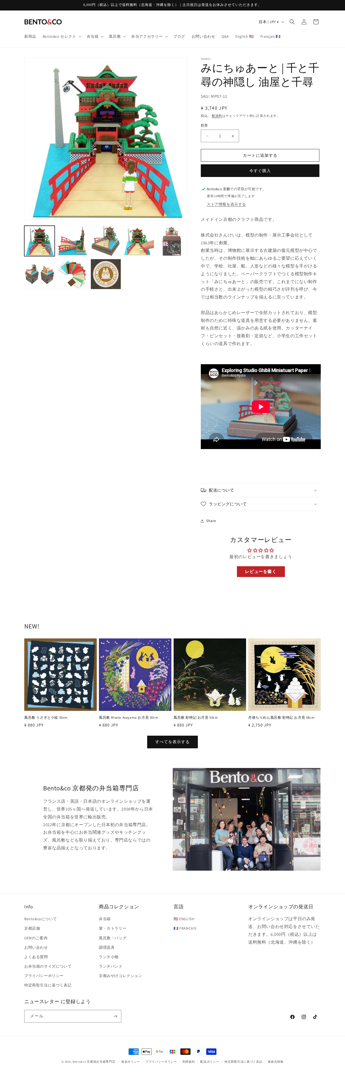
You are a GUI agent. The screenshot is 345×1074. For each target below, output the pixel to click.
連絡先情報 (276, 1061)
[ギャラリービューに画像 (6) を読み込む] (39, 274)
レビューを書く (260, 571)
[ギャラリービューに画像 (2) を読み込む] (72, 241)
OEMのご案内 (35, 938)
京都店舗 (32, 928)
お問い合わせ (36, 947)
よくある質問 (36, 956)
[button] (61, 36)
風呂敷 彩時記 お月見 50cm (196, 717)
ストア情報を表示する (226, 204)
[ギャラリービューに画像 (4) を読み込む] (139, 241)
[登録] (115, 1016)
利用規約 (188, 1061)
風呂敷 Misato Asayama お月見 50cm (128, 717)
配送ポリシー (209, 1061)
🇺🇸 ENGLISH (184, 918)
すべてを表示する (172, 741)
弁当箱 (105, 918)
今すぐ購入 (260, 170)
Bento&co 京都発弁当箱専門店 (94, 1061)
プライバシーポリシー (44, 975)
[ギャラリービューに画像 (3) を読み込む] (106, 241)
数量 (204, 125)
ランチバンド (111, 966)
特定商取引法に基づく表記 (47, 985)
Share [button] (211, 520)
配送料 (217, 116)
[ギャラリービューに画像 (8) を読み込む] (106, 274)
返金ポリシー (130, 1061)
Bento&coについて (40, 918)
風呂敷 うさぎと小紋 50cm (46, 717)
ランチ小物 (109, 956)
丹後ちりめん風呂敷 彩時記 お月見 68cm (281, 717)
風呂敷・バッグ (112, 938)
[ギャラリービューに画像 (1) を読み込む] (39, 241)
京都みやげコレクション (120, 975)
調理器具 (107, 947)
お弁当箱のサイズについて (47, 966)
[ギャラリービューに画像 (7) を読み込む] (72, 274)
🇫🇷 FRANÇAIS (185, 928)
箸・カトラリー (112, 928)
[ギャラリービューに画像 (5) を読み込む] (172, 241)
